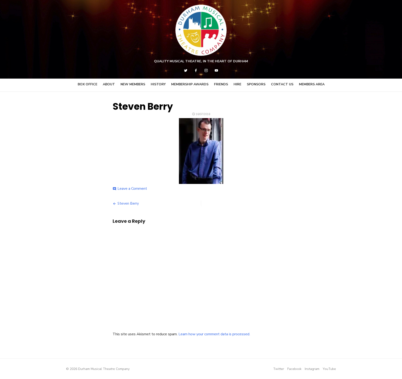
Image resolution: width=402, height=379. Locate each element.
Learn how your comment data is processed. (214, 334)
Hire (237, 84)
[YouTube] (216, 70)
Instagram (312, 369)
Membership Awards (189, 84)
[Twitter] (185, 70)
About (109, 84)
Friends (221, 84)
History (158, 84)
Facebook (294, 369)
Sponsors (256, 84)
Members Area (312, 84)
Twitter (278, 369)
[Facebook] (195, 70)
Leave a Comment (132, 188)
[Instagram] (206, 70)
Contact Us (282, 84)
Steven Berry (128, 203)
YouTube (329, 369)
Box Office (87, 84)
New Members (133, 84)
